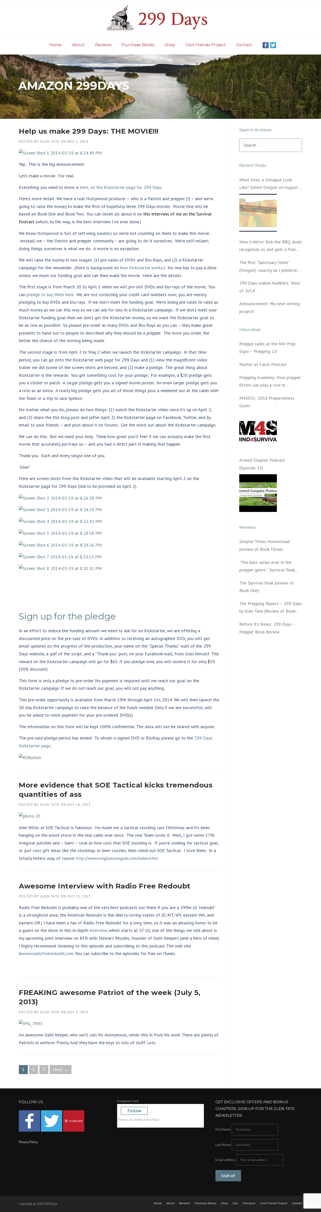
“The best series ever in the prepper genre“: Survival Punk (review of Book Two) (267, 566)
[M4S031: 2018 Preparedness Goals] (258, 431)
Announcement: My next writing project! (269, 307)
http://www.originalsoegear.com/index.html (116, 858)
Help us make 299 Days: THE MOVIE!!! (88, 131)
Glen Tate (50, 141)
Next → (60, 1069)
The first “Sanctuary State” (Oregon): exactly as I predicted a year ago (269, 266)
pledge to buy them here (50, 294)
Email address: (225, 1160)
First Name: (223, 1129)
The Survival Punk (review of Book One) (266, 587)
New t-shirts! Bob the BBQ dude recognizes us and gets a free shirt (270, 246)
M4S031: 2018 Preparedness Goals (266, 402)
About (78, 44)
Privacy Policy (28, 1142)
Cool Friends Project (205, 44)
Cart (235, 1203)
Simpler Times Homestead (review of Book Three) (264, 545)
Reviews (103, 44)
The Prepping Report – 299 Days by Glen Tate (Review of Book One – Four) (270, 608)
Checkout (249, 1203)
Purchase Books (138, 44)
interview (97, 930)
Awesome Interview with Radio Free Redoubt (105, 886)
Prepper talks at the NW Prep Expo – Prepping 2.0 (267, 347)
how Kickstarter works (141, 268)
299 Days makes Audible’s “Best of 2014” (269, 287)
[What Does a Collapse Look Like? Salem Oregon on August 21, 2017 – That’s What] (258, 213)
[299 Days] (160, 17)
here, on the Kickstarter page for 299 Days (121, 187)
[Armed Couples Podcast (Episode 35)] (258, 493)
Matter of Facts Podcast (263, 364)
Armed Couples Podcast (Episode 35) (262, 464)
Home (55, 44)
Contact (244, 44)
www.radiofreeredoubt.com (47, 953)
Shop (170, 44)
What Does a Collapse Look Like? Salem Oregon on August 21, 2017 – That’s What (268, 184)
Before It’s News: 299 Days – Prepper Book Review (267, 628)
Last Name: (223, 1145)
